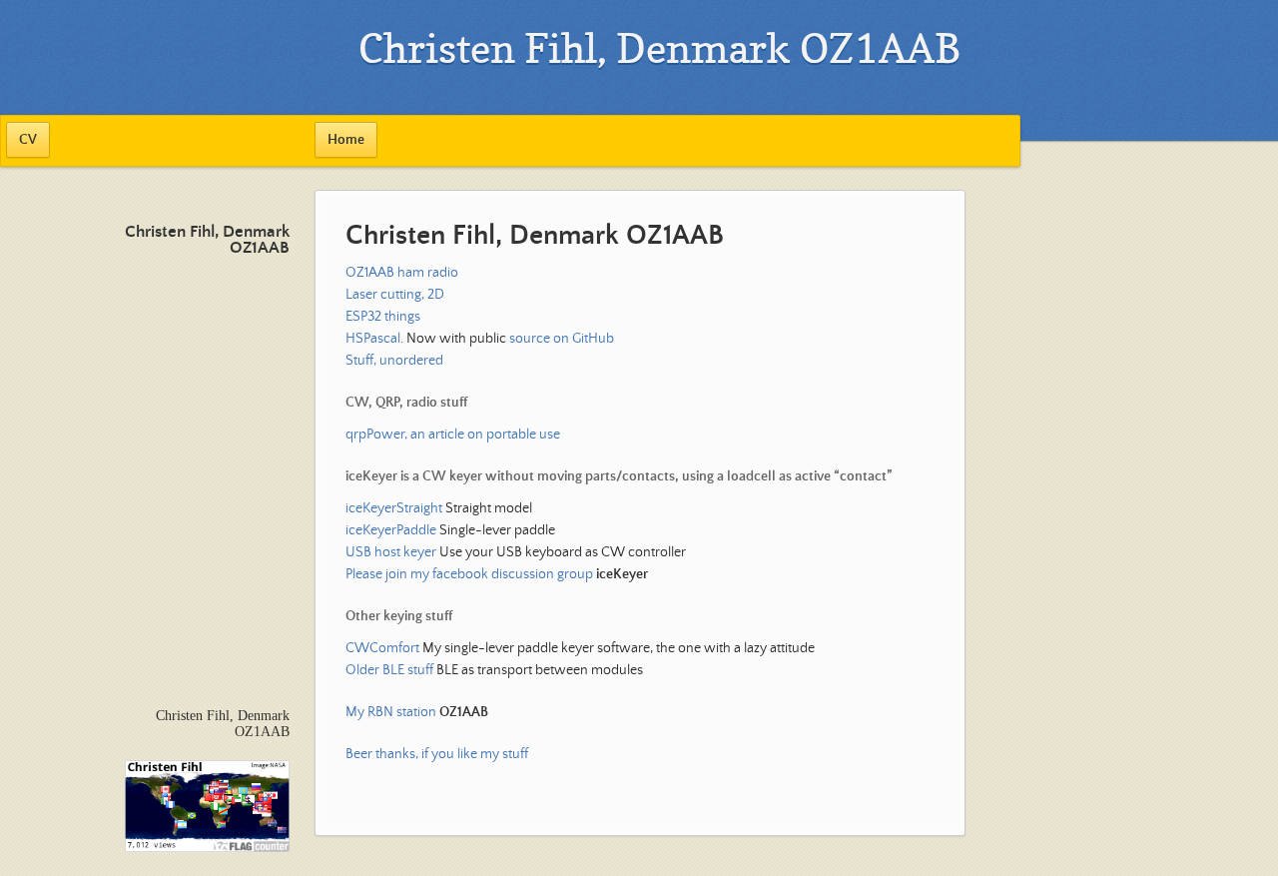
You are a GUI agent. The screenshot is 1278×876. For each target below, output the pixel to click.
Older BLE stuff (389, 670)
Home (345, 140)
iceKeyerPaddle (390, 530)
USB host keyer (390, 552)
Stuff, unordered (394, 361)
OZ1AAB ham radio (401, 273)
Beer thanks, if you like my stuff (436, 754)
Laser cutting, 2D (394, 295)
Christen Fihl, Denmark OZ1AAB (207, 240)
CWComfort (382, 648)
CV (28, 140)
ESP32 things (382, 317)
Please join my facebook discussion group (496, 574)
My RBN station (416, 712)
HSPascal (372, 339)
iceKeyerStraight (393, 508)
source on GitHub (561, 339)
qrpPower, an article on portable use (452, 434)
